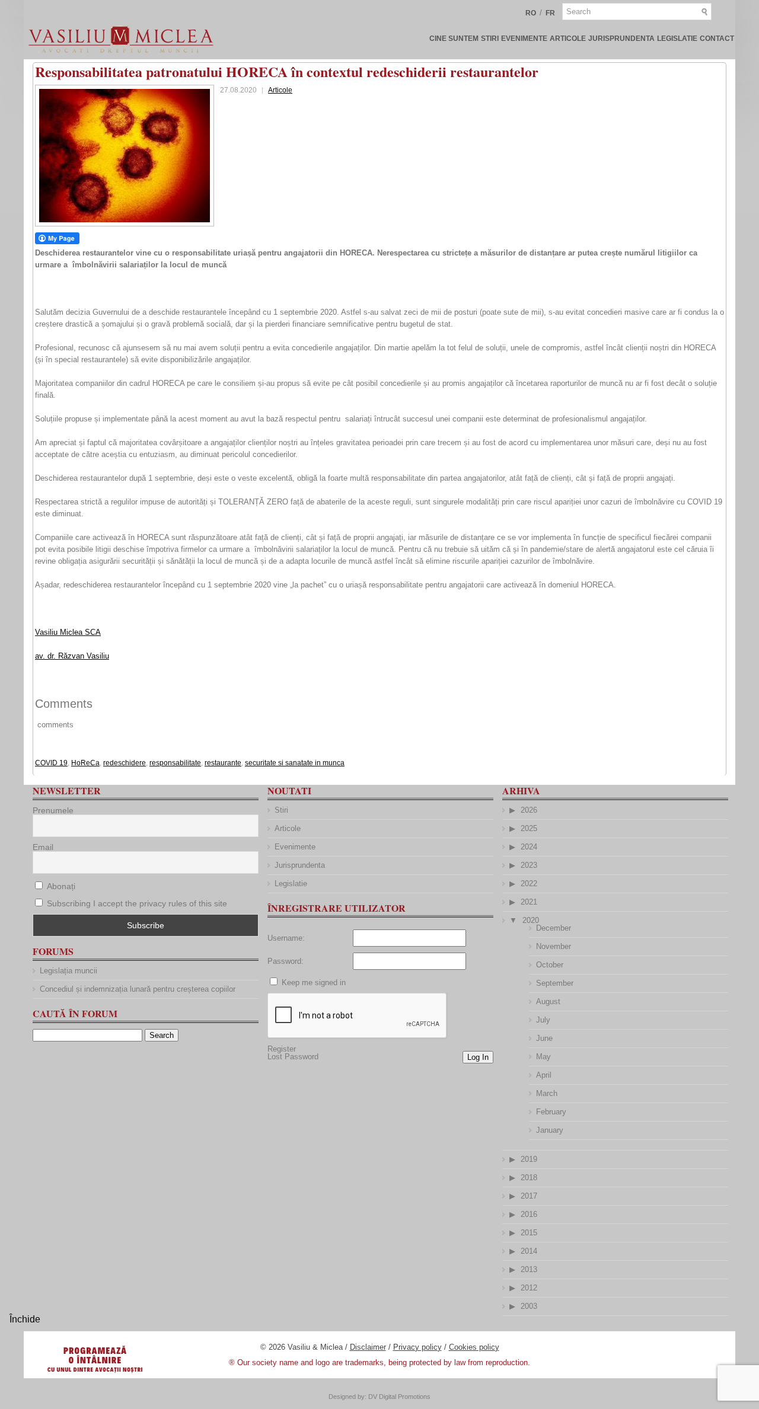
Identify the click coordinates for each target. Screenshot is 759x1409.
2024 (529, 846)
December (553, 928)
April (543, 1075)
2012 (529, 1287)
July (543, 1019)
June (544, 1038)
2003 (529, 1306)
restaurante (223, 763)
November (553, 946)
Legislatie (677, 38)
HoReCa (85, 763)
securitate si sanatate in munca (295, 763)
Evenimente (524, 38)
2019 (529, 1159)
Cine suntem (454, 38)
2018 (529, 1177)
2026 (529, 810)
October (549, 964)
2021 (529, 901)
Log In (478, 1057)
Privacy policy (417, 1347)
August (548, 1001)
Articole (568, 38)
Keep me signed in (314, 982)
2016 (529, 1214)
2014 (529, 1251)
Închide (24, 1319)
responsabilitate (175, 763)
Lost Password (292, 1056)
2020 (530, 920)
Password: (285, 961)
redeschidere (124, 763)
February (551, 1111)
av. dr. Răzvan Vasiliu (72, 655)
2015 (529, 1232)
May (543, 1056)
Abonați (59, 886)
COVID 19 (51, 763)
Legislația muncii (68, 970)
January (549, 1130)
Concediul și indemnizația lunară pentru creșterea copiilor (137, 989)
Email (43, 847)
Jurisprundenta (621, 38)
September (554, 983)
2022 (529, 883)
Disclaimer (368, 1347)
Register (281, 1049)
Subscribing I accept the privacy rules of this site (137, 903)
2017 (529, 1195)
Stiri (490, 38)
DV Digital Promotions (399, 1396)
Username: (286, 938)
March (546, 1093)
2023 (529, 865)
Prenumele (53, 810)
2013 (529, 1269)
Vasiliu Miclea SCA (68, 632)
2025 (529, 828)
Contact (717, 38)
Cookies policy (474, 1347)
